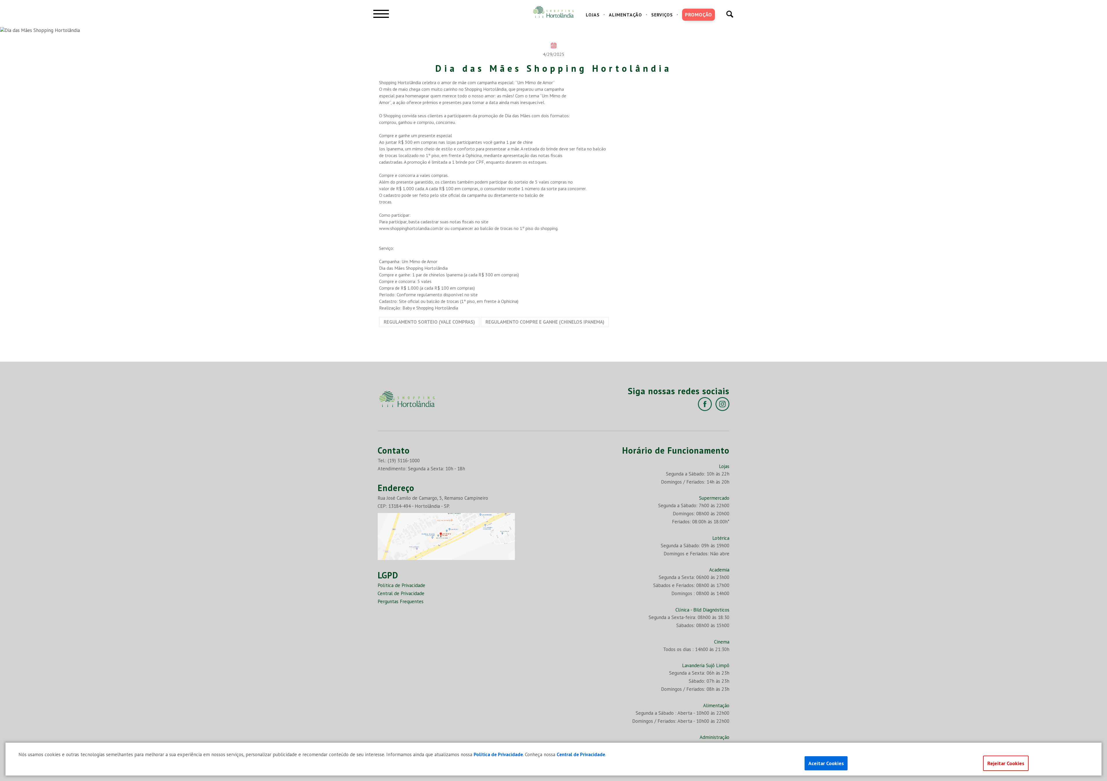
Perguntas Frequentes (400, 601)
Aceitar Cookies (826, 763)
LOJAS (593, 15)
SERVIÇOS (662, 15)
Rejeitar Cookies (1005, 763)
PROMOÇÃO (698, 15)
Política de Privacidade (401, 585)
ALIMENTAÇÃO (625, 15)
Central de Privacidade (401, 593)
